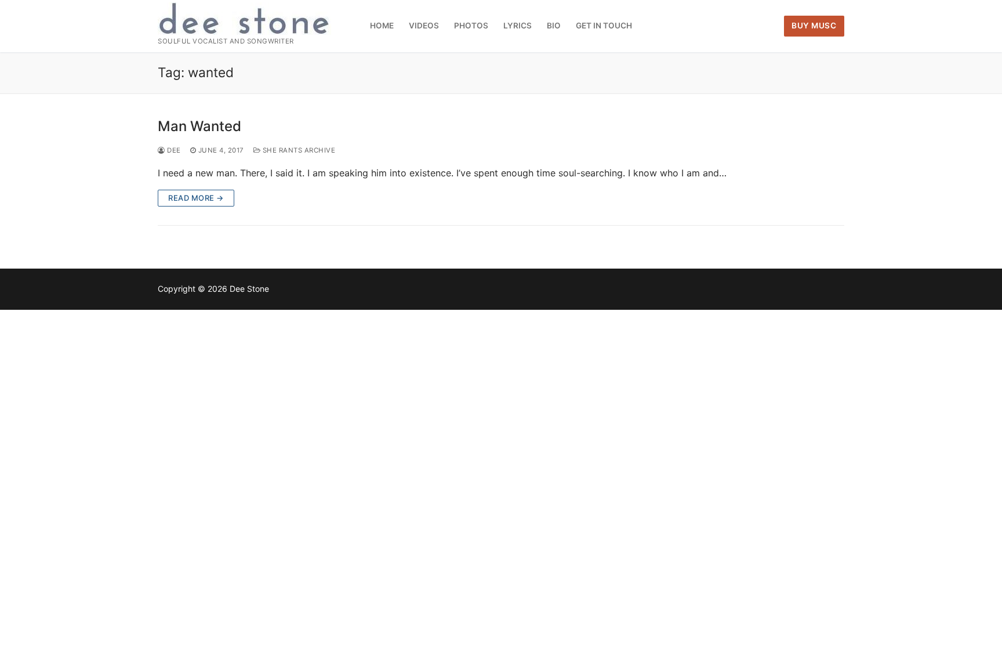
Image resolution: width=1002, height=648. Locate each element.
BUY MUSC (814, 25)
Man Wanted (199, 126)
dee (173, 150)
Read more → (196, 197)
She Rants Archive (297, 150)
